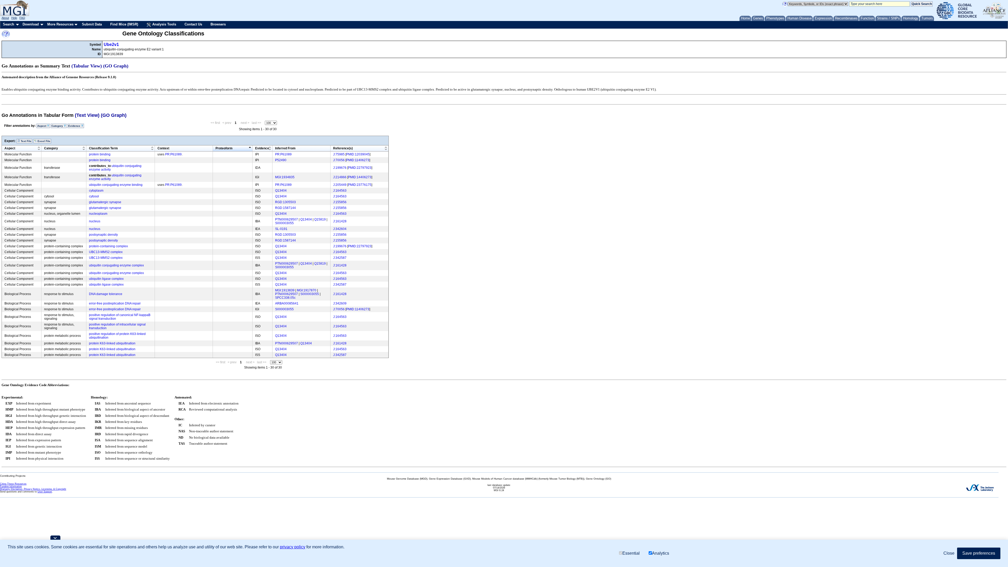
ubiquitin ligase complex (106, 279)
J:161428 (339, 221)
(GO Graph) (115, 66)
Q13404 (281, 190)
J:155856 (339, 202)
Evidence (262, 148)
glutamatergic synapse (105, 202)
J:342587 (339, 258)
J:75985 (339, 154)
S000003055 (284, 223)
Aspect (9, 148)
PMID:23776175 (359, 185)
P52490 (280, 160)
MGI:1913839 (285, 290)
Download (31, 24)
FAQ (22, 17)
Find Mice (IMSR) (124, 24)
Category (51, 148)
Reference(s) (343, 148)
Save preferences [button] (978, 553)
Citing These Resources (13, 483)
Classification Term (103, 148)
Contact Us (193, 24)
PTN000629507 (286, 219)
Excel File (43, 141)
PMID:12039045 (358, 154)
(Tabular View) (86, 66)
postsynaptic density (103, 235)
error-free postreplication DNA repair (115, 303)
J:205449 (339, 185)
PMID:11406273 (357, 160)
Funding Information (11, 486)
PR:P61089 (173, 154)
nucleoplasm (98, 214)
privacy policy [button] (292, 547)
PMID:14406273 (359, 177)
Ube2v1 (111, 44)
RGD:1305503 (285, 202)
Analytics (660, 553)
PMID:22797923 (359, 168)
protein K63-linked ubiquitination (112, 343)
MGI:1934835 (285, 177)
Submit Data (92, 24)
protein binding (100, 154)
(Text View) (87, 115)
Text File (26, 141)
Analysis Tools (163, 24)
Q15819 (320, 219)
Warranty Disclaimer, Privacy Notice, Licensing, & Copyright (33, 489)
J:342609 (339, 303)
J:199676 (339, 168)
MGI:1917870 (306, 290)
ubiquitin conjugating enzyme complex (116, 265)
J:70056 (339, 160)
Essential (631, 553)
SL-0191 (281, 229)
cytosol (94, 196)
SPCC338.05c (285, 298)
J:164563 (339, 190)
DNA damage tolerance (105, 294)
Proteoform (224, 148)
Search (8, 24)
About (5, 17)
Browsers (218, 24)
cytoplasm (96, 190)
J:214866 (339, 177)
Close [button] (948, 553)
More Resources (60, 24)
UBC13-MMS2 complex (106, 252)
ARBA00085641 (286, 303)
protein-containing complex (108, 246)
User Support (45, 491)
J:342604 (339, 229)
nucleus (94, 221)
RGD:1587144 (285, 208)
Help (14, 17)
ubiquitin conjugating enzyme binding (116, 185)
